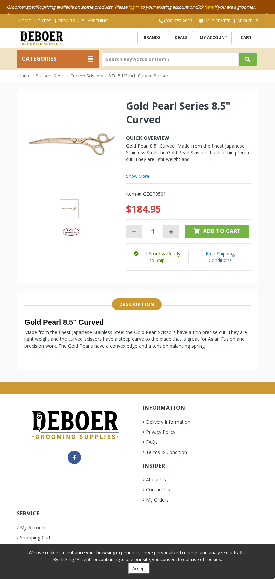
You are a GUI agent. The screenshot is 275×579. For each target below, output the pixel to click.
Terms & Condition (166, 452)
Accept (139, 568)
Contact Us (158, 489)
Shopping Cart (35, 537)
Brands (152, 37)
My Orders (157, 499)
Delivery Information (168, 422)
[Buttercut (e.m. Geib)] (71, 231)
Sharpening (95, 21)
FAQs (152, 442)
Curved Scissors (86, 76)
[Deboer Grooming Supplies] (41, 37)
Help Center (217, 21)
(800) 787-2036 (177, 21)
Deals (181, 37)
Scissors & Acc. (50, 76)
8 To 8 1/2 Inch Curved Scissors (139, 76)
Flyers (45, 21)
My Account (213, 37)
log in (133, 7)
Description (136, 304)
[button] (157, 256)
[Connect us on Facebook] (74, 457)
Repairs (66, 21)
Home (24, 21)
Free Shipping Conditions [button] (220, 256)
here (208, 7)
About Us (247, 21)
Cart (246, 37)
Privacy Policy (160, 432)
